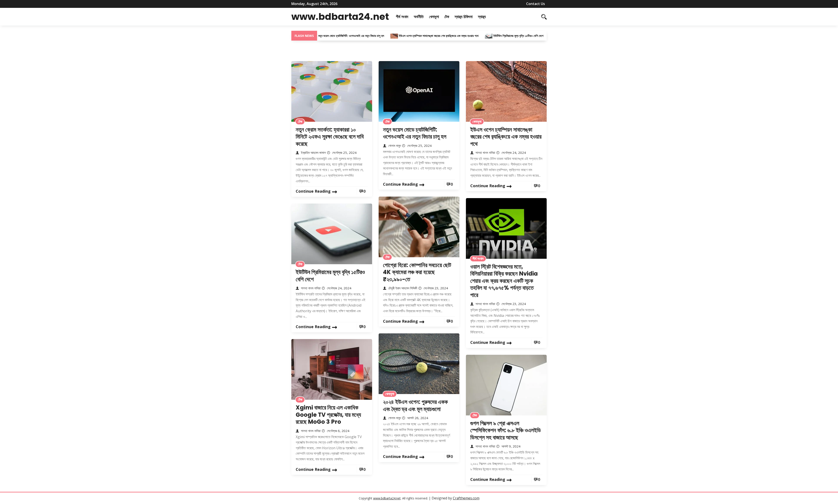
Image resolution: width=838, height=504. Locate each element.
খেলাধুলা (434, 16)
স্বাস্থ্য (482, 16)
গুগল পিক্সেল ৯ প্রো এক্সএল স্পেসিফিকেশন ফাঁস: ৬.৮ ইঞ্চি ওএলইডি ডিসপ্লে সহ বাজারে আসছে (505, 430)
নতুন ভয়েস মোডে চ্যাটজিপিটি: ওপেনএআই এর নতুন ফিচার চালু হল (331, 36)
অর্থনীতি (419, 16)
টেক (446, 16)
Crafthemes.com (466, 498)
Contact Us (535, 3)
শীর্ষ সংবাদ (402, 16)
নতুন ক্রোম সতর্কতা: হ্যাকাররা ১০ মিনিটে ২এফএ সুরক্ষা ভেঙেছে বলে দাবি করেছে (330, 137)
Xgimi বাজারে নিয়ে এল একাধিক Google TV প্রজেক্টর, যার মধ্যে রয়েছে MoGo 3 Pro (328, 415)
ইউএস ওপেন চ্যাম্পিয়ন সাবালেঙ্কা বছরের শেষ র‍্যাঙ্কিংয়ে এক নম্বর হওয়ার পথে (418, 36)
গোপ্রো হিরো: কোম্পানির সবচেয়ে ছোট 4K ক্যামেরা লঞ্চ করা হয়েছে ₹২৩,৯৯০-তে (417, 272)
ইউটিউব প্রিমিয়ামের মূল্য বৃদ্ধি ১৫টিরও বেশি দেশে (497, 36)
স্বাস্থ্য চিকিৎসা (463, 16)
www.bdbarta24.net (340, 16)
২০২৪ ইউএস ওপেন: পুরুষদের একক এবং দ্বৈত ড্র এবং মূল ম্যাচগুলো (415, 405)
